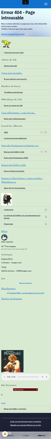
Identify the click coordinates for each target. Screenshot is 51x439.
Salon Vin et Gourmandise (14, 188)
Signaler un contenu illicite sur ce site (25, 425)
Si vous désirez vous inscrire (15, 79)
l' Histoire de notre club (13, 52)
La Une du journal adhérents (15, 138)
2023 (6, 132)
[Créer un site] (9, 435)
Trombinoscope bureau (13, 92)
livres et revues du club (13, 105)
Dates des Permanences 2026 (16, 158)
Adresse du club (10, 66)
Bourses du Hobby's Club (14, 152)
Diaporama (25, 224)
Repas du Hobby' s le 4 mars (15, 409)
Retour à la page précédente (13, 34)
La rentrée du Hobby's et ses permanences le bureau (25, 216)
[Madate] (25, 435)
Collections (25, 210)
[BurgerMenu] (46, 4)
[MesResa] (42, 435)
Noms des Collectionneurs (15, 119)
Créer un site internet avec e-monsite (25, 421)
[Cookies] (5, 434)
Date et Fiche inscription (14, 171)
